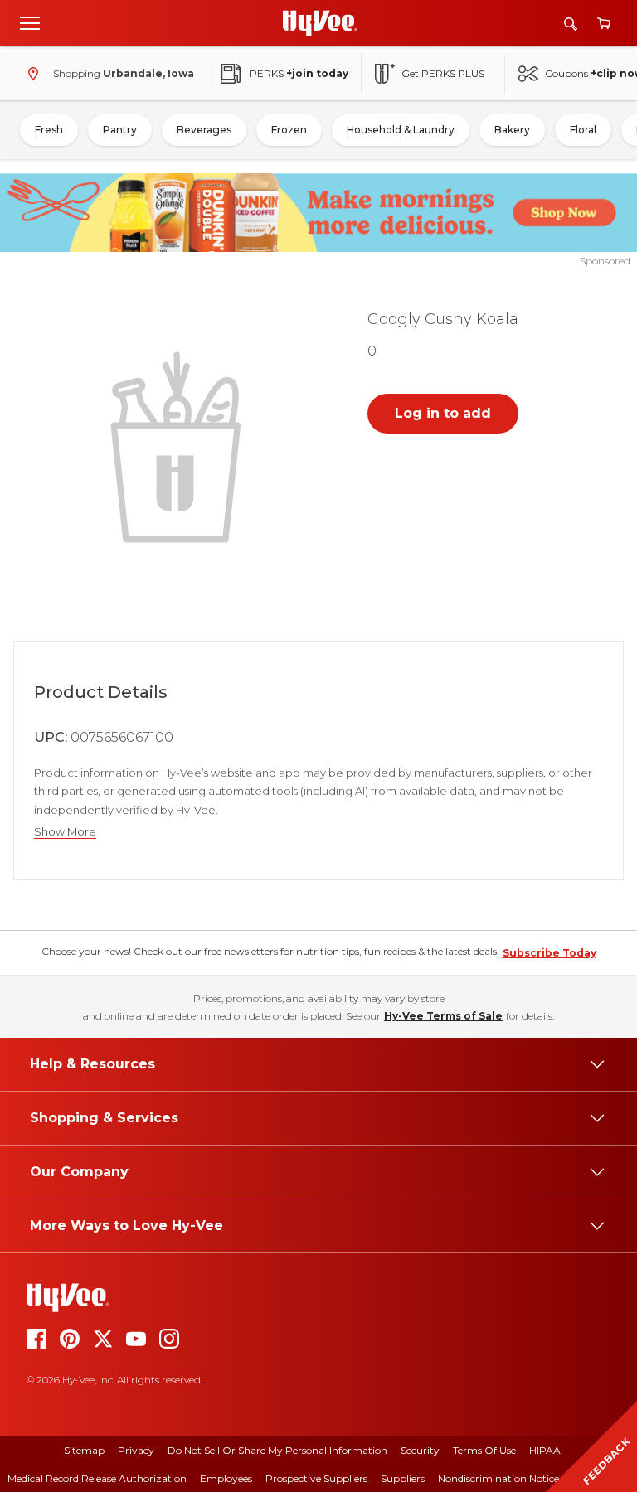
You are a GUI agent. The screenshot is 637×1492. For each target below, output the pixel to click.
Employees (226, 1478)
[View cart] (604, 23)
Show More (65, 832)
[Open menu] (30, 22)
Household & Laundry (401, 130)
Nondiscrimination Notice (498, 1478)
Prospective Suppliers (316, 1478)
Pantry (120, 130)
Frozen (289, 130)
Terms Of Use (484, 1450)
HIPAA (545, 1450)
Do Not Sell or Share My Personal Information (277, 1450)
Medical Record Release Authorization (97, 1478)
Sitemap (84, 1450)
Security (420, 1450)
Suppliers (403, 1478)
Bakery (512, 130)
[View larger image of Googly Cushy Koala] (179, 445)
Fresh (49, 130)
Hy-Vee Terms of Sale (443, 1016)
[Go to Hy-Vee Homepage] (320, 23)
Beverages (204, 130)
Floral (583, 130)
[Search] (570, 23)
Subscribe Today (549, 953)
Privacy (136, 1450)
